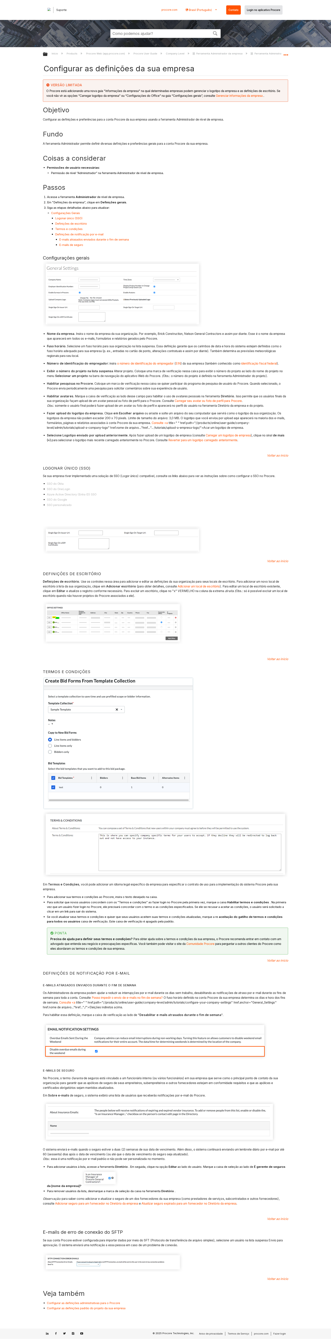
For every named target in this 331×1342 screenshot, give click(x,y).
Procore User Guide (146, 53)
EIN (178, 363)
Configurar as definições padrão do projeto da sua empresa (86, 1308)
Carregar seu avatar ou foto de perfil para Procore (208, 401)
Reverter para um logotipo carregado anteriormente (202, 440)
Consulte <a (160, 423)
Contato (233, 9)
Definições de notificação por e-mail (79, 234)
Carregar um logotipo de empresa (228, 435)
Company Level (175, 53)
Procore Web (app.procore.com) (105, 53)
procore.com (169, 9)
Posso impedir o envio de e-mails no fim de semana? (127, 998)
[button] (215, 33)
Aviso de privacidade (211, 1333)
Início (55, 53)
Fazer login (279, 1333)
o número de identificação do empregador (145, 363)
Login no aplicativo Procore (263, 9)
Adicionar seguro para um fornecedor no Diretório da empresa (97, 1203)
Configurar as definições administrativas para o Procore (83, 1303)
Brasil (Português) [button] (200, 9)
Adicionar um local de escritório (199, 586)
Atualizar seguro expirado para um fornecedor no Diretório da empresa (189, 1203)
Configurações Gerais (65, 213)
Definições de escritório (71, 223)
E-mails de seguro (71, 245)
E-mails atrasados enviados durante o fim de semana (94, 239)
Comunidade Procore (200, 944)
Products (72, 53)
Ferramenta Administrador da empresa (219, 53)
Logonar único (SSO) (69, 218)
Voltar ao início (277, 455)
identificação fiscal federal (259, 363)
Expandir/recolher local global (285, 53)
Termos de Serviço (238, 1333)
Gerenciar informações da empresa (239, 96)
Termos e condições (69, 229)
